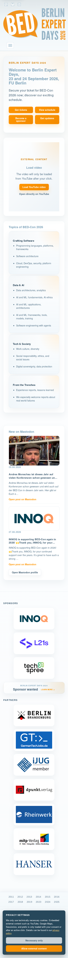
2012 (20, 896)
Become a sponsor (20, 120)
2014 (38, 896)
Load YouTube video (34, 187)
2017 (11, 902)
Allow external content (34, 948)
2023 (38, 902)
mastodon (6, 5)
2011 (11, 896)
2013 (29, 896)
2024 (47, 902)
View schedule (47, 109)
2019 (29, 902)
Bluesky (12, 5)
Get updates (47, 118)
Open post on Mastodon (22, 499)
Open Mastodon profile (25, 572)
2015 (47, 896)
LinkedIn (19, 5)
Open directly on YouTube (34, 194)
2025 (56, 902)
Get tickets (21, 109)
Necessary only (34, 940)
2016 (56, 896)
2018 (20, 902)
